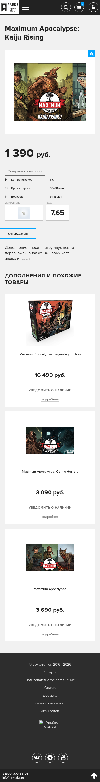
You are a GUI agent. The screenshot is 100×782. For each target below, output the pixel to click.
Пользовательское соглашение (50, 680)
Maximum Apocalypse (50, 589)
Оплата (50, 688)
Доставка (50, 695)
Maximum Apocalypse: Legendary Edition (50, 354)
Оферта (50, 672)
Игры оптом (50, 711)
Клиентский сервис (50, 703)
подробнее (50, 399)
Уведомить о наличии (25, 171)
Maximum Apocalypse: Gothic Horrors (50, 472)
